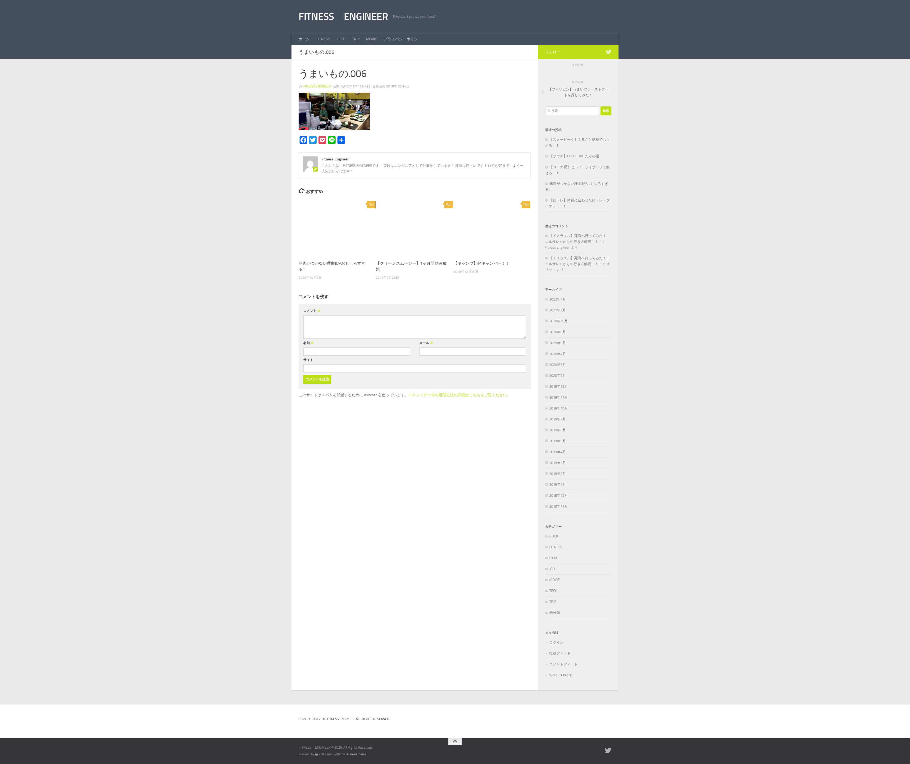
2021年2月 (557, 310)
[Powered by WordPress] (316, 754)
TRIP (355, 39)
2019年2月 (557, 474)
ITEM (553, 558)
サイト (308, 360)
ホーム (304, 39)
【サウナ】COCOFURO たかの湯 (574, 156)
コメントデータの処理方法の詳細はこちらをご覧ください (457, 395)
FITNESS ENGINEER (343, 17)
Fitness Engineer (317, 86)
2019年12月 (558, 386)
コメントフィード (563, 664)
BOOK (553, 536)
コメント (312, 311)
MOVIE (371, 39)
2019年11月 (558, 397)
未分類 (554, 612)
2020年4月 (557, 354)
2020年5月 (557, 343)
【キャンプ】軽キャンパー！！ (481, 263)
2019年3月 (557, 463)
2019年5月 (557, 441)
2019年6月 (557, 430)
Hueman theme (356, 754)
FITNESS (323, 39)
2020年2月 (557, 375)
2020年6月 (557, 332)
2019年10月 (558, 408)
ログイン (556, 642)
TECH (341, 39)
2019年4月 (557, 452)
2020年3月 (557, 365)
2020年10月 (558, 321)
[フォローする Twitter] (608, 52)
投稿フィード (560, 653)
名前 (308, 343)
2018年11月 (558, 506)
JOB (552, 569)
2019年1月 (557, 484)
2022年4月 (557, 299)
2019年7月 (557, 419)
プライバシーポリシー (403, 39)
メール (426, 343)
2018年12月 (558, 495)
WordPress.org (560, 675)
